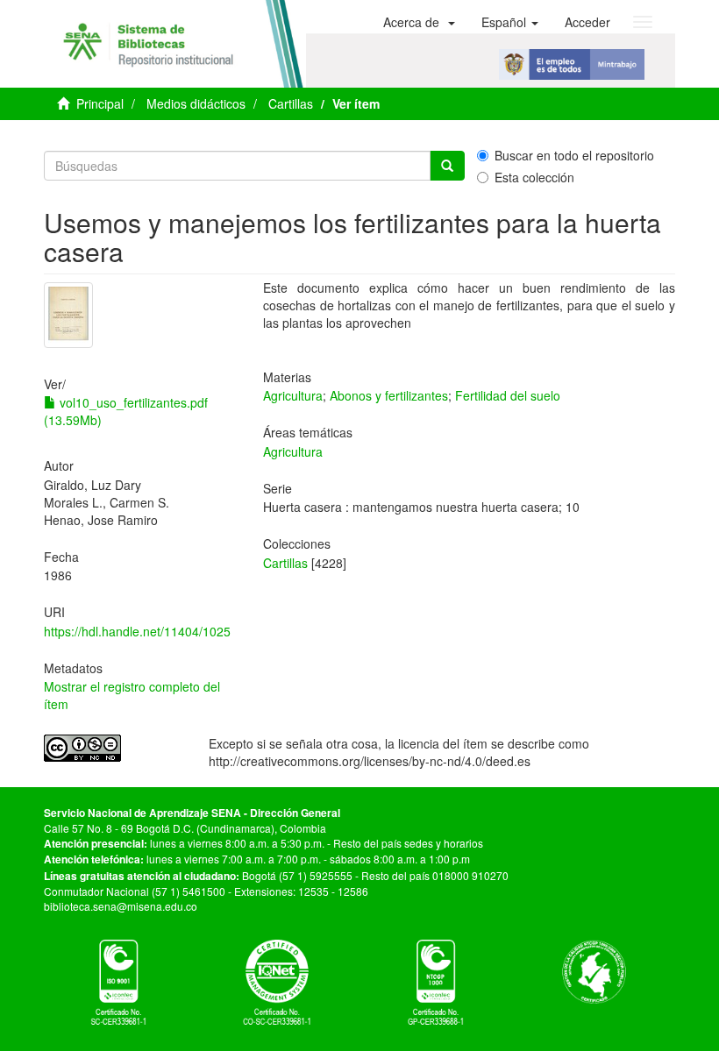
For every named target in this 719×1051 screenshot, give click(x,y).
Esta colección (534, 177)
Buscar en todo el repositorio (574, 155)
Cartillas (290, 103)
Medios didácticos (196, 103)
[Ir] (447, 166)
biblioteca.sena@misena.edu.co (120, 905)
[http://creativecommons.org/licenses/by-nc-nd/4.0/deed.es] (113, 748)
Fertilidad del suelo (507, 395)
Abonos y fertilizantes (389, 395)
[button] (419, 22)
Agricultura (293, 395)
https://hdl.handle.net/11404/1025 (137, 631)
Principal (100, 103)
